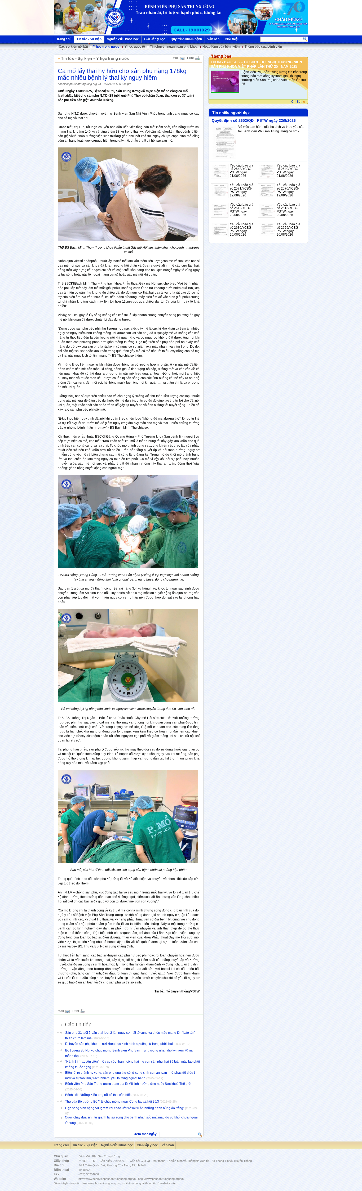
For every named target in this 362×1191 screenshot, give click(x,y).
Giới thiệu (232, 39)
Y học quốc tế (135, 46)
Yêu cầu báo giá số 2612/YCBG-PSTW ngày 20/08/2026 (241, 210)
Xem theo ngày (145, 1134)
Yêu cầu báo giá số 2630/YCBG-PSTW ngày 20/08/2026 (241, 229)
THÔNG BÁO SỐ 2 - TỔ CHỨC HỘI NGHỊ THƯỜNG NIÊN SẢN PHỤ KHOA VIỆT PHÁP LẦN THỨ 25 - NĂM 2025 (256, 64)
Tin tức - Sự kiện (89, 39)
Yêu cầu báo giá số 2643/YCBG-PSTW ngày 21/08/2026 (241, 171)
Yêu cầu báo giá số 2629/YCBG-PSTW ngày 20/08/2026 (288, 229)
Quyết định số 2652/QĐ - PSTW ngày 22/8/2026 (254, 120)
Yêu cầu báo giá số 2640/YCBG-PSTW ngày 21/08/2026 (288, 171)
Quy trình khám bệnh (186, 39)
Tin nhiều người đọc (231, 112)
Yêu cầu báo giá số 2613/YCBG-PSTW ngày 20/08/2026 (288, 210)
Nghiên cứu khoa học (123, 39)
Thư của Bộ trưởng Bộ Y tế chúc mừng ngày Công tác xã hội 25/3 (112, 1101)
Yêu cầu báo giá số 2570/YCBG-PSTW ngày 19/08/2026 (288, 190)
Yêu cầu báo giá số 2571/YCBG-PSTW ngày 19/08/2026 (241, 190)
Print (190, 58)
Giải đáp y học (154, 39)
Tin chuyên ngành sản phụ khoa (173, 46)
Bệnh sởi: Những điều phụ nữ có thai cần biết (98, 1095)
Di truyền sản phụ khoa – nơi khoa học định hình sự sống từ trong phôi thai (119, 1044)
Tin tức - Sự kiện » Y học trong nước (95, 58)
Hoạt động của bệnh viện (221, 46)
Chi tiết (296, 102)
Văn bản (213, 39)
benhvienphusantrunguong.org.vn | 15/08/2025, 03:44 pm (94, 84)
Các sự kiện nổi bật (73, 46)
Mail (176, 58)
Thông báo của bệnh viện (263, 46)
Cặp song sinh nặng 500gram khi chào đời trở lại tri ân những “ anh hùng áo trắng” (124, 1108)
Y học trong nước (106, 46)
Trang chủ (63, 39)
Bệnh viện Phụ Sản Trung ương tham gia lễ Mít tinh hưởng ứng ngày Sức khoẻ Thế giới (128, 1084)
